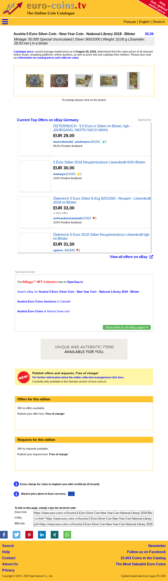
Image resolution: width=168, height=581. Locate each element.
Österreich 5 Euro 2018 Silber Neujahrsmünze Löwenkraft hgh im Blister (101, 236)
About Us (10, 564)
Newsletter (157, 546)
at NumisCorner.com (43, 311)
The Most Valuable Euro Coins (141, 564)
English (144, 22)
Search (8, 546)
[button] (4, 535)
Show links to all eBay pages (126, 327)
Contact (8, 558)
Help (6, 552)
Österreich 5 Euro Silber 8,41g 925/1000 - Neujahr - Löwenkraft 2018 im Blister (102, 200)
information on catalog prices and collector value (48, 57)
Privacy (8, 570)
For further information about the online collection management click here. (78, 377)
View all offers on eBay (128, 257)
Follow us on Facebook (146, 552)
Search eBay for (78, 291)
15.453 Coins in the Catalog (143, 558)
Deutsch (159, 22)
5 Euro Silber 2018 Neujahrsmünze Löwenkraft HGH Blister (99, 162)
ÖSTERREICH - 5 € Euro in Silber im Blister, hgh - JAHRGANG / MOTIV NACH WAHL (92, 128)
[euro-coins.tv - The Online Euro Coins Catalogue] (57, 16)
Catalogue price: (24, 51)
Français (130, 22)
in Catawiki (44, 301)
